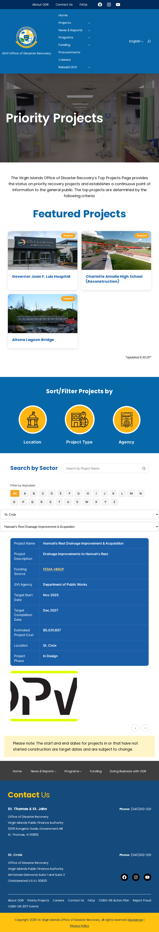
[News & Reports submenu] (89, 30)
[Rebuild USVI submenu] (89, 67)
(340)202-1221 (141, 809)
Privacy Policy (79, 926)
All (15, 493)
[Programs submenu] (89, 37)
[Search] (144, 469)
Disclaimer (135, 920)
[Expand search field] (153, 41)
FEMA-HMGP (53, 569)
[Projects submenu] (89, 23)
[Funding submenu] (89, 45)
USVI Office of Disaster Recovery (26, 53)
